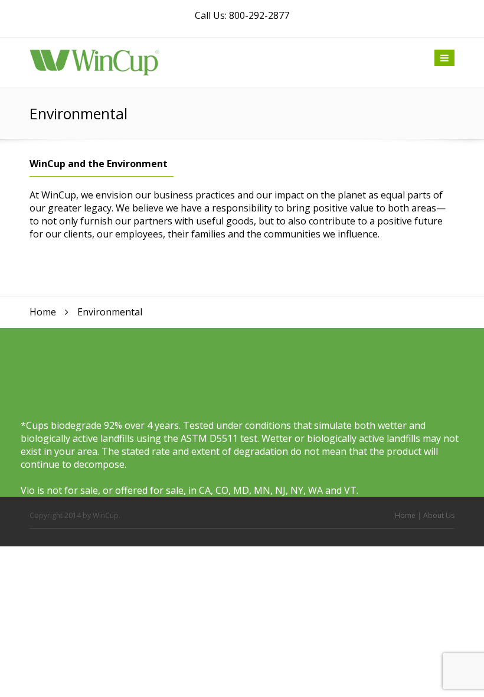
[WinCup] (94, 61)
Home (405, 515)
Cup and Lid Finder (387, 560)
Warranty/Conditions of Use (404, 589)
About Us (438, 515)
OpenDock (373, 648)
